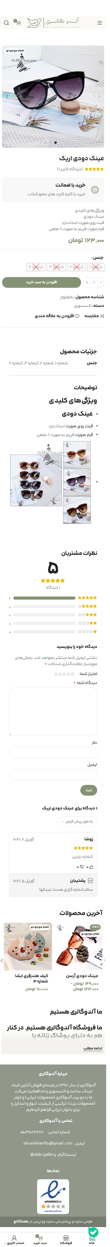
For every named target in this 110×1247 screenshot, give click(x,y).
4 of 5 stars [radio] (60, 674)
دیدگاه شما (85, 683)
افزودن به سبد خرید (41, 282)
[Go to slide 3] (45, 142)
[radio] (95, 267)
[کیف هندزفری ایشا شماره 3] (28, 947)
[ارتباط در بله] (93, 1234)
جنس (98, 258)
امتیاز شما (88, 674)
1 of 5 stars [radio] (72, 674)
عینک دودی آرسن (82, 976)
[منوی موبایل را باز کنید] (100, 23)
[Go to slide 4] (40, 142)
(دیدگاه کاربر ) (70, 169)
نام (94, 743)
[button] (99, 96)
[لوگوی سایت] (53, 22)
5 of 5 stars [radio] (56, 674)
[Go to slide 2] (50, 142)
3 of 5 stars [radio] (64, 674)
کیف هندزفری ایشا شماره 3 (31, 979)
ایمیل (92, 765)
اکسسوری (83, 306)
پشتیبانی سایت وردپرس (51, 1221)
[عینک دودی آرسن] (78, 947)
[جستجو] (6, 23)
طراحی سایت (83, 1221)
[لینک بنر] (53, 8)
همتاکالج (21, 1221)
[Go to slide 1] (55, 142)
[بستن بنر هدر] (6, 8)
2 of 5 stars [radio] (68, 674)
